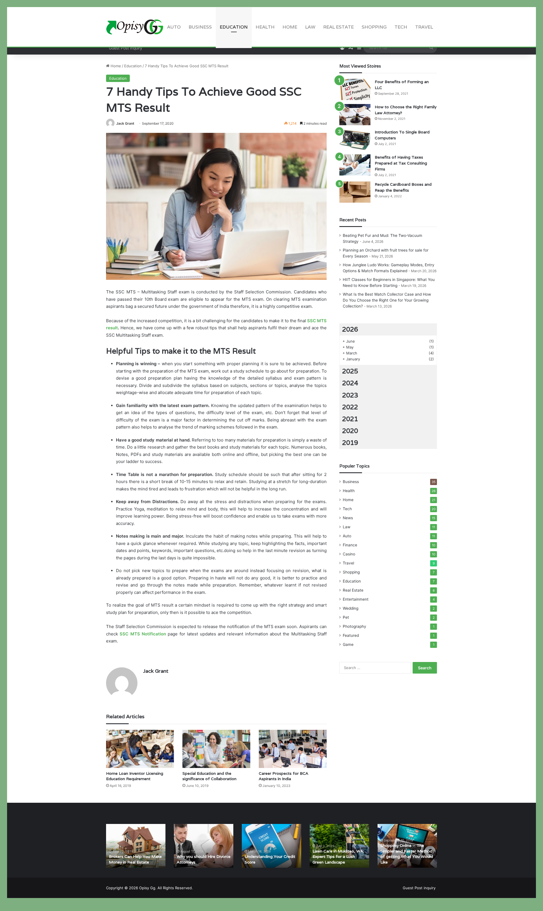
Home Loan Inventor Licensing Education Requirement (134, 776)
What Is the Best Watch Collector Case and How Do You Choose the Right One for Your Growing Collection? (387, 300)
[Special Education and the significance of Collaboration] (216, 749)
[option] (135, 846)
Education (234, 27)
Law (310, 27)
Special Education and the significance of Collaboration (209, 776)
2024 (350, 383)
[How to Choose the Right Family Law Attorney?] (354, 114)
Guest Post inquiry (125, 48)
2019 (350, 442)
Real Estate (338, 27)
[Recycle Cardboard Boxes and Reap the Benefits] (354, 192)
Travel (424, 27)
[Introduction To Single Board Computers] (354, 139)
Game (348, 644)
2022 (350, 407)
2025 (350, 371)
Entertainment (356, 599)
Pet (346, 617)
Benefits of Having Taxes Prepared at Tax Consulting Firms (401, 163)
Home (290, 27)
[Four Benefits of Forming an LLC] (354, 89)
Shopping (374, 27)
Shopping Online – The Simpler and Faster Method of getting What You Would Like (406, 854)
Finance (350, 545)
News (348, 518)
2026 (350, 329)
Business (200, 27)
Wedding (350, 608)
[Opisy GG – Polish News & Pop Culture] (134, 27)
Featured (351, 635)
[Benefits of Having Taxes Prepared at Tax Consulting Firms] (354, 165)
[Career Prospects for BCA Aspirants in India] (293, 749)
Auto (174, 27)
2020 (350, 431)
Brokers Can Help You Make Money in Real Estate (135, 859)
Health (265, 27)
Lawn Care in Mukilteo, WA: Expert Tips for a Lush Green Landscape (338, 857)
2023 (350, 395)
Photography (354, 626)
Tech (401, 27)
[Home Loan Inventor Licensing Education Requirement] (140, 749)
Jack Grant (125, 123)
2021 (350, 419)
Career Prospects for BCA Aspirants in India (283, 776)
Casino (349, 554)
